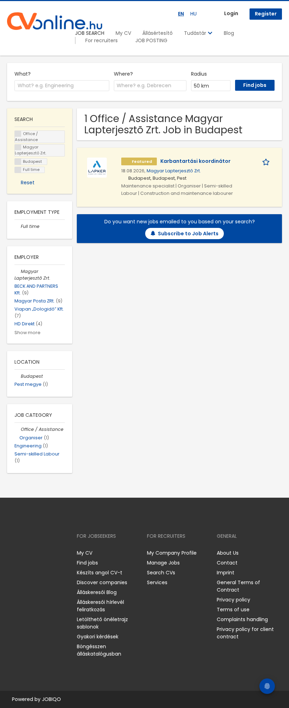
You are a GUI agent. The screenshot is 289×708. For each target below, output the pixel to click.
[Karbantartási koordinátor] (97, 167)
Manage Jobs (163, 562)
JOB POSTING (151, 40)
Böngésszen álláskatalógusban (99, 650)
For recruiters (101, 40)
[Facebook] (12, 553)
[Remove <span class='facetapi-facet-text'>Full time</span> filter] (18, 170)
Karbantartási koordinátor (195, 161)
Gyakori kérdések (97, 636)
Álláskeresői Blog (97, 592)
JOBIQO (51, 699)
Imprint (225, 572)
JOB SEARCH (89, 33)
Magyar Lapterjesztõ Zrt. (174, 171)
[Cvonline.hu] (54, 21)
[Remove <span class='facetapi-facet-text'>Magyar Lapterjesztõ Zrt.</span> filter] (18, 148)
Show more (27, 333)
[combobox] (61, 85)
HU (193, 13)
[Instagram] (24, 553)
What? (22, 73)
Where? (123, 73)
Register (266, 13)
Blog (229, 33)
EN (181, 13)
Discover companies (102, 582)
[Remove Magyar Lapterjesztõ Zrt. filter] (17, 271)
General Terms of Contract (238, 586)
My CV (123, 33)
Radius (199, 73)
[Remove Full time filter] (17, 226)
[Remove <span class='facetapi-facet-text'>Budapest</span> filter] (18, 162)
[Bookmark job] (267, 161)
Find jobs (87, 562)
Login (231, 13)
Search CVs (161, 572)
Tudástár (196, 33)
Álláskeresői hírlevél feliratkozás (100, 606)
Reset (28, 182)
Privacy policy (233, 599)
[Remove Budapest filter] (17, 376)
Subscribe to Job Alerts (188, 233)
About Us (228, 552)
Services (157, 582)
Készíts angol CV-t (99, 572)
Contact (227, 562)
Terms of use (233, 609)
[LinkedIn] (35, 553)
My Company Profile (172, 552)
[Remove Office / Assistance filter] (17, 429)
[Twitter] (46, 553)
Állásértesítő (157, 33)
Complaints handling (242, 619)
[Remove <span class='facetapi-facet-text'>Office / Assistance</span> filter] (18, 134)
